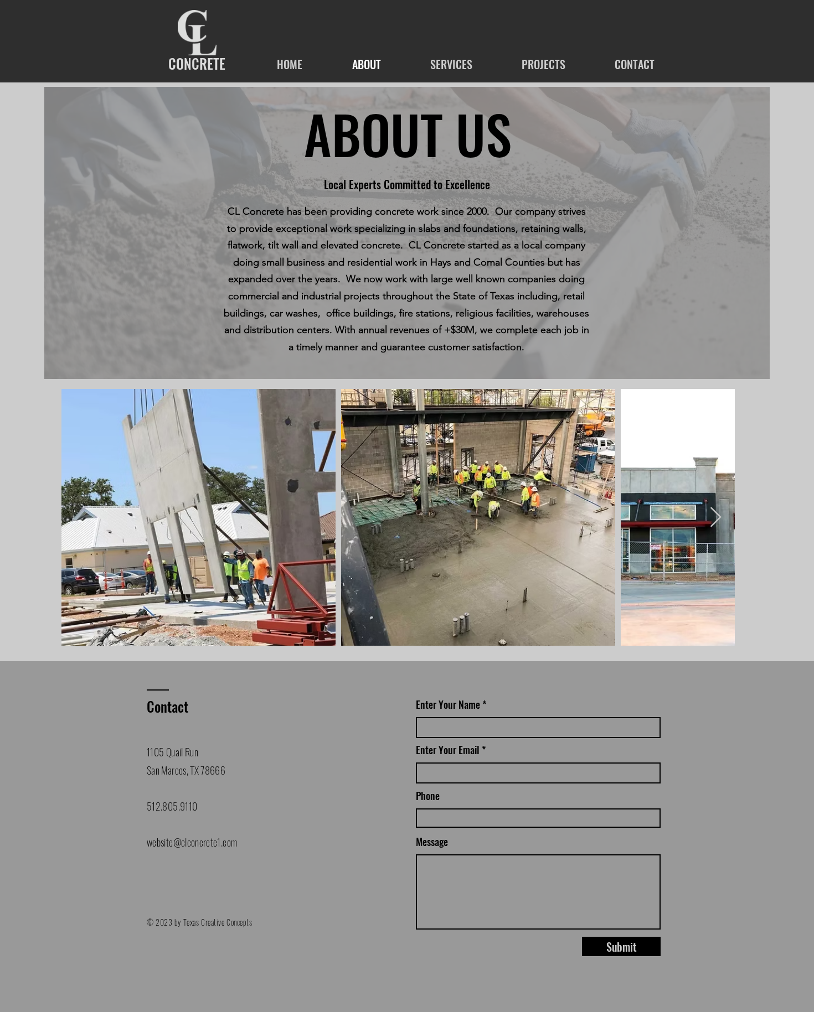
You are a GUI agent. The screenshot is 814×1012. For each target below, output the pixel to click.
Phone (428, 796)
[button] (451, 64)
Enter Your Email (448, 750)
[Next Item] (715, 517)
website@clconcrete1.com (192, 842)
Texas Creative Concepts (217, 922)
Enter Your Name (449, 704)
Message (432, 842)
